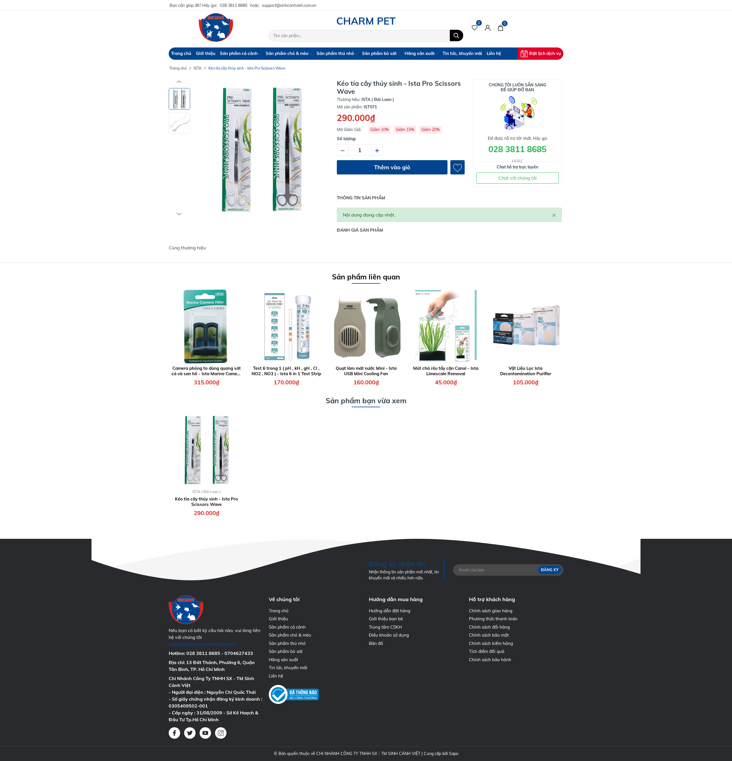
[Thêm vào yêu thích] (457, 167)
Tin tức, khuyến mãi (462, 53)
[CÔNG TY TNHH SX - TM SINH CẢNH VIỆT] (216, 27)
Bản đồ (376, 643)
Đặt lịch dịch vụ (545, 53)
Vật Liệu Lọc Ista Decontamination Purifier (525, 371)
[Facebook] (174, 733)
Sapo (453, 753)
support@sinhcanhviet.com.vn (289, 5)
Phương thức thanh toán (493, 618)
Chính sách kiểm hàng (491, 643)
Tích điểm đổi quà (486, 651)
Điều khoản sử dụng (389, 635)
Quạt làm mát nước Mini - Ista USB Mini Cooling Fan (366, 371)
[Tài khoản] (488, 27)
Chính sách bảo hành (490, 659)
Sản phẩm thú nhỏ (336, 53)
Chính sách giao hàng (490, 610)
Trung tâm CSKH (385, 627)
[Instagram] (220, 733)
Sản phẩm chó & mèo (288, 53)
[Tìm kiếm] (456, 35)
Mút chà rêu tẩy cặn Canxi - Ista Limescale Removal (445, 371)
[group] (261, 148)
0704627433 (238, 653)
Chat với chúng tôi (517, 178)
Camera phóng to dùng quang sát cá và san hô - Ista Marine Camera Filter (206, 371)
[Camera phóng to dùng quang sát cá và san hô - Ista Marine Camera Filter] (206, 325)
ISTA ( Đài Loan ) (206, 491)
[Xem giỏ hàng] (501, 27)
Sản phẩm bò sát (380, 53)
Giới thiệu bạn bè (386, 618)
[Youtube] (205, 733)
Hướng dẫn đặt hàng (389, 610)
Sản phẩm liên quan (366, 276)
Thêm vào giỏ (392, 167)
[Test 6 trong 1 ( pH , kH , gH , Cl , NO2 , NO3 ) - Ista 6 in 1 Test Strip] (286, 325)
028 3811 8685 (233, 5)
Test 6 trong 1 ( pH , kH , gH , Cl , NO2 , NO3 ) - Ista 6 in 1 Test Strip (286, 371)
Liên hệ (494, 53)
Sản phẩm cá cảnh (239, 53)
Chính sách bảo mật (489, 635)
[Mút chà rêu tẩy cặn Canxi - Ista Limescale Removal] (446, 325)
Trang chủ (181, 53)
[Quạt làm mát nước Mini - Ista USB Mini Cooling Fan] (366, 325)
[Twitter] (190, 733)
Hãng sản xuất (420, 53)
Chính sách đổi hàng (489, 627)
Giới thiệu (205, 53)
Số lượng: (346, 138)
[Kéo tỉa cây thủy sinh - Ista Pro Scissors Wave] (206, 449)
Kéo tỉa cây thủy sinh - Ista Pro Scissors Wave (206, 501)
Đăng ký (549, 569)
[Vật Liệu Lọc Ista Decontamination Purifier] (525, 325)
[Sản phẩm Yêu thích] (475, 27)
